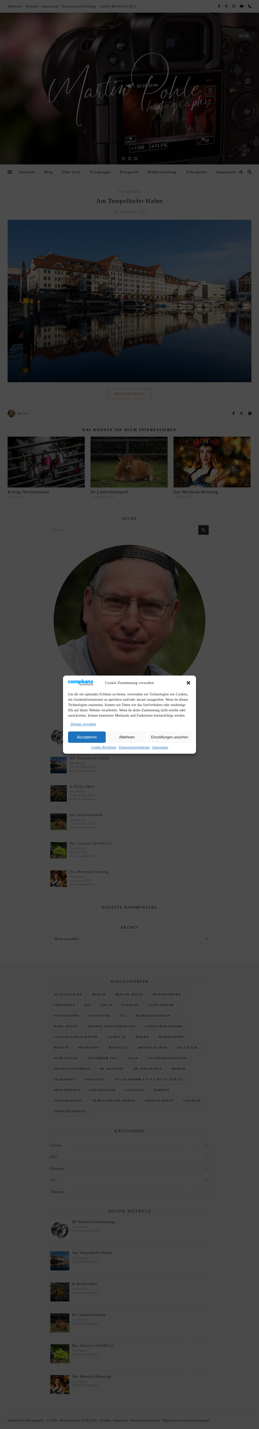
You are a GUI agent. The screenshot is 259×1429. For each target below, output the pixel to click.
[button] (188, 683)
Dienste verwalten (83, 724)
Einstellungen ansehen (169, 737)
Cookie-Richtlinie (103, 748)
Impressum (160, 748)
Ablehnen (127, 737)
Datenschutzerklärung (134, 748)
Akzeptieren (87, 737)
